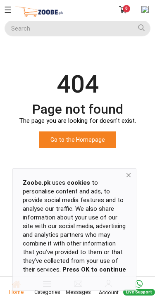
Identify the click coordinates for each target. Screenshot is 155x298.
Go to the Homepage (77, 139)
